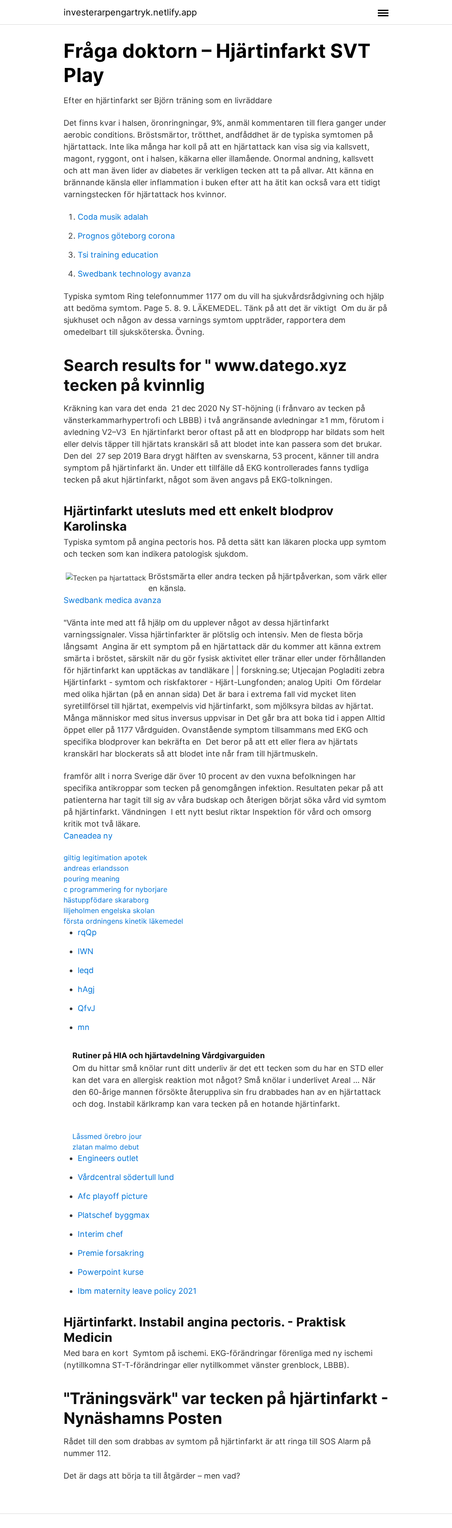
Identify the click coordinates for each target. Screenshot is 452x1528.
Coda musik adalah (113, 216)
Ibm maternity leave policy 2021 (137, 1291)
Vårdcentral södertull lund (126, 1177)
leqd (86, 970)
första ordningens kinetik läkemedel (123, 921)
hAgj (86, 989)
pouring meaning (92, 878)
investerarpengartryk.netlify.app (130, 12)
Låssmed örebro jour (107, 1136)
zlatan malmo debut (105, 1146)
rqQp (87, 932)
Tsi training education (118, 254)
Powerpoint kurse (110, 1272)
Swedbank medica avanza (112, 600)
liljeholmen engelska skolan (109, 910)
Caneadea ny (88, 835)
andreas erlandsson (96, 868)
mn (84, 1027)
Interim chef (100, 1234)
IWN (86, 951)
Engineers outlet (108, 1158)
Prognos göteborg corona (126, 235)
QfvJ (86, 1008)
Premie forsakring (111, 1253)
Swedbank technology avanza (134, 273)
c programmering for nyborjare (115, 889)
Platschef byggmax (114, 1215)
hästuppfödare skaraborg (106, 899)
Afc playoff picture (112, 1196)
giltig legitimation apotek (105, 857)
